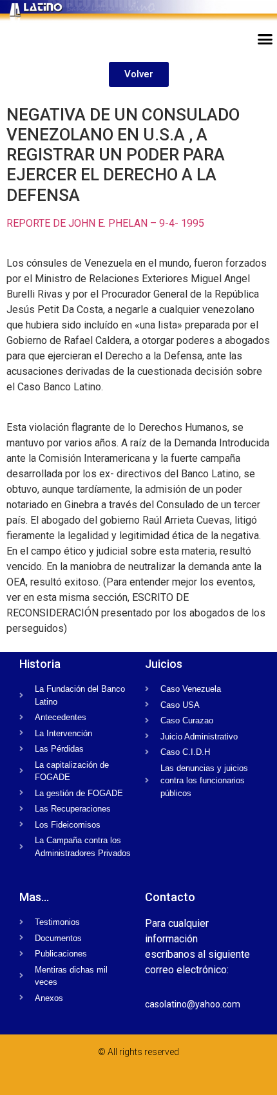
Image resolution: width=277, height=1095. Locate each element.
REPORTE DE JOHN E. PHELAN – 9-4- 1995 (105, 223)
